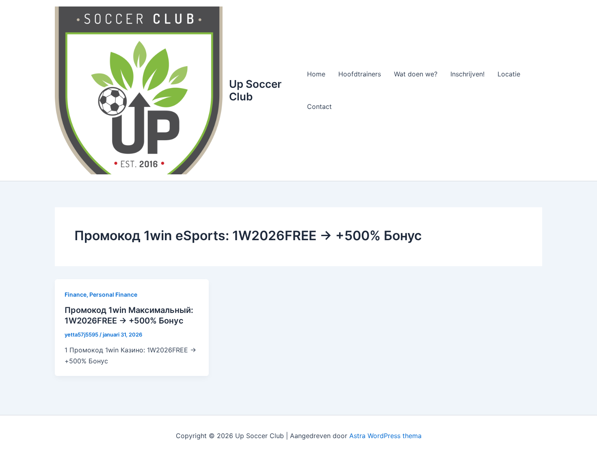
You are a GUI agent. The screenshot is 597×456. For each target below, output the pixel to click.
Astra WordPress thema (385, 436)
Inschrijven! (467, 74)
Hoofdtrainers (359, 74)
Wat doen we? (415, 74)
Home (316, 74)
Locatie (509, 74)
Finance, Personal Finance (101, 294)
